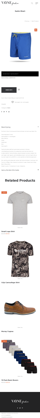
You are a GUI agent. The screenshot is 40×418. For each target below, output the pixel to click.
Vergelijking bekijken (6, 417)
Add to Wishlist (18, 89)
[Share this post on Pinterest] (6, 112)
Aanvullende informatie (10, 170)
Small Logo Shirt (8, 231)
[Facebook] (17, 408)
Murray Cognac (7, 331)
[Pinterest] (22, 408)
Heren (8, 108)
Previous (27, 21)
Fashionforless (20, 131)
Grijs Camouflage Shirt (10, 282)
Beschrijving (5, 127)
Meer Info (9, 90)
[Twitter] (19, 408)
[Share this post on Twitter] (4, 112)
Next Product (35, 21)
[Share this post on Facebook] (1, 112)
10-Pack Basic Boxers (9, 380)
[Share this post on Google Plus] (9, 112)
